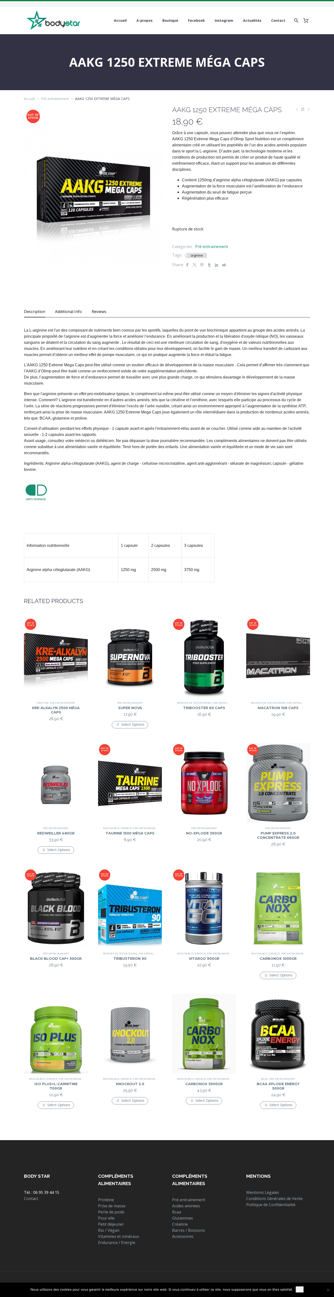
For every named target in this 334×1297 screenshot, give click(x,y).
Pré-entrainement (55, 98)
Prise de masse (111, 1206)
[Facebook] (187, 265)
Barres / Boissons (188, 1230)
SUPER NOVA (130, 708)
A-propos (144, 20)
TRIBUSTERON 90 (129, 958)
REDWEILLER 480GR (56, 833)
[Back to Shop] (302, 109)
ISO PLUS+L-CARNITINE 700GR (56, 1086)
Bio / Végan (108, 1230)
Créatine (42, 703)
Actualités (252, 20)
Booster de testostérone (194, 703)
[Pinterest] (202, 265)
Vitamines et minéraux (118, 1236)
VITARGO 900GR (204, 958)
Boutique (170, 20)
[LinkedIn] (216, 265)
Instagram (224, 20)
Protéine (106, 1199)
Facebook (196, 20)
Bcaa (264, 1079)
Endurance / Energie (117, 828)
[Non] (327, 1289)
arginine (197, 255)
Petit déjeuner (111, 1224)
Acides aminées (186, 1206)
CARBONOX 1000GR (278, 958)
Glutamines (182, 1218)
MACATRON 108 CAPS (278, 708)
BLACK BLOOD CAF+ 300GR (56, 958)
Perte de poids (111, 1212)
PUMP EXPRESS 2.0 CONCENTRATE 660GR (278, 835)
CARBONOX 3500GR (204, 1084)
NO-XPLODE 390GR (204, 833)
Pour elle (106, 1218)
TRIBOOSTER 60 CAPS (204, 708)
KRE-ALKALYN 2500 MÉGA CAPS (56, 710)
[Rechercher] (295, 20)
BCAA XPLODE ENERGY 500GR (278, 1086)
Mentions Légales (262, 1192)
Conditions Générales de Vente (274, 1198)
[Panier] (308, 20)
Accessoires (182, 1236)
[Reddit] (224, 265)
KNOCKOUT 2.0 (130, 1084)
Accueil (120, 20)
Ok (300, 1289)
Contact (278, 20)
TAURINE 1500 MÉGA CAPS (130, 833)
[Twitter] (194, 265)
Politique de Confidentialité (270, 1204)
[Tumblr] (209, 265)
